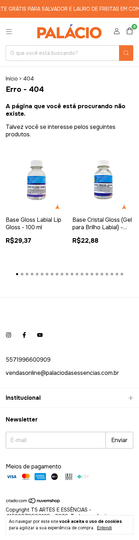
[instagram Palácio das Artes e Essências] (8, 335)
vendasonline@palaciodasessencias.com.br (62, 373)
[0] (129, 31)
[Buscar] (126, 53)
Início (12, 78)
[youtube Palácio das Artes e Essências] (40, 335)
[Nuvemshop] (33, 502)
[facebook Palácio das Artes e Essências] (24, 335)
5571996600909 (28, 359)
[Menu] (9, 31)
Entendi (104, 527)
